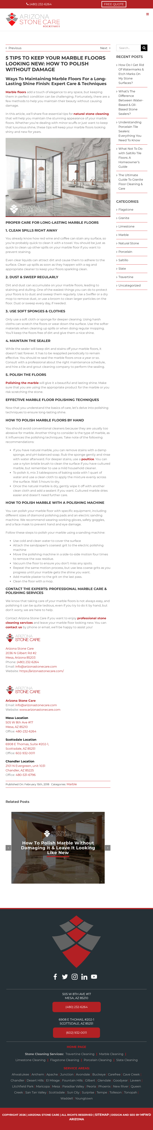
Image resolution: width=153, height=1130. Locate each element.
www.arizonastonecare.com (39, 709)
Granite (123, 218)
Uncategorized (129, 285)
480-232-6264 (26, 731)
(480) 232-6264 (40, 4)
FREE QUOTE (114, 4)
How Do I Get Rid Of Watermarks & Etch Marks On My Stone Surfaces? (131, 74)
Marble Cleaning (111, 1054)
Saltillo (123, 260)
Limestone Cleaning (30, 1060)
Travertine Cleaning (79, 1054)
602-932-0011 (25, 753)
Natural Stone (128, 243)
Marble (72, 784)
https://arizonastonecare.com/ (41, 671)
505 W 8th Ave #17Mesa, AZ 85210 (76, 996)
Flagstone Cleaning (64, 1060)
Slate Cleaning (127, 1060)
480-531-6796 (26, 775)
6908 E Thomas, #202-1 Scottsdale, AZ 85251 (76, 1021)
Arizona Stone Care (20, 648)
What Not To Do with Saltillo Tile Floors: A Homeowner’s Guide (130, 157)
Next (103, 48)
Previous (15, 48)
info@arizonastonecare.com (36, 666)
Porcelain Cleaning (98, 1060)
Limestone (126, 226)
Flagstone (125, 209)
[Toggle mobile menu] (147, 14)
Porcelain (125, 252)
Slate (122, 268)
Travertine (125, 277)
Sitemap (102, 1115)
